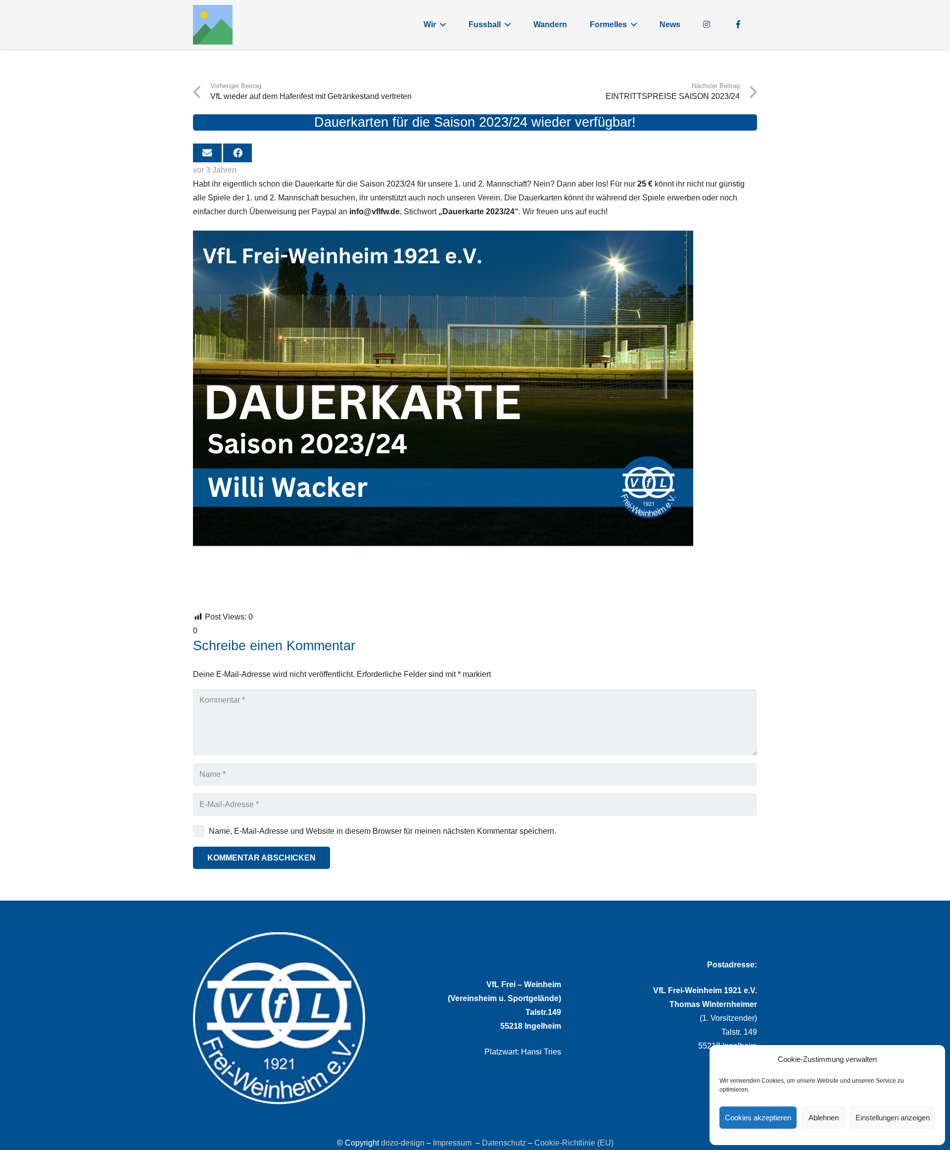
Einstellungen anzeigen (892, 1117)
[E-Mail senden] (207, 153)
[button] (443, 24)
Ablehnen (823, 1117)
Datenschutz (504, 1143)
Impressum (452, 1143)
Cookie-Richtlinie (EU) (574, 1143)
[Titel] (213, 25)
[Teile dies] (237, 153)
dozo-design (403, 1143)
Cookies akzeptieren (758, 1117)
